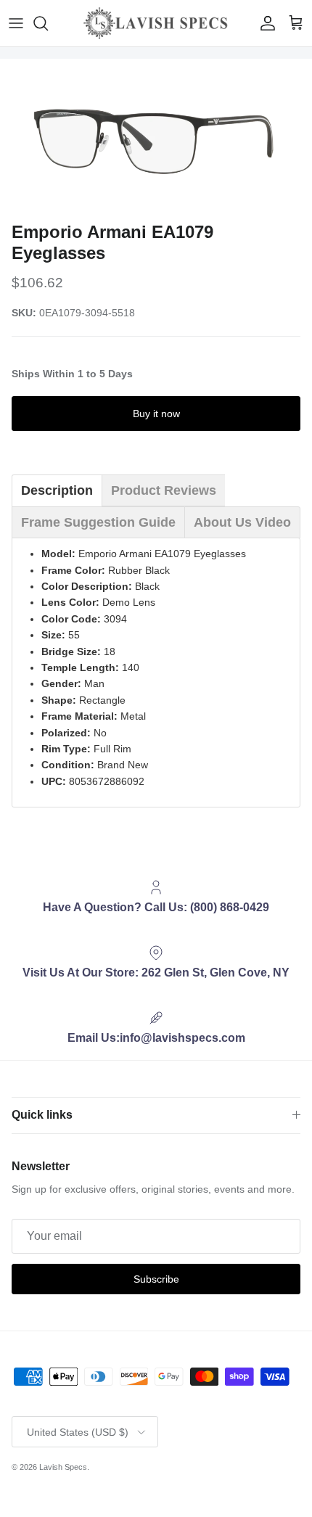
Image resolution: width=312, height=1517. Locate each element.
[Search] (48, 23)
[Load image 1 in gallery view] (156, 137)
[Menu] (16, 23)
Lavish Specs (63, 1467)
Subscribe (156, 1279)
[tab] (57, 490)
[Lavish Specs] (156, 23)
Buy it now (156, 413)
